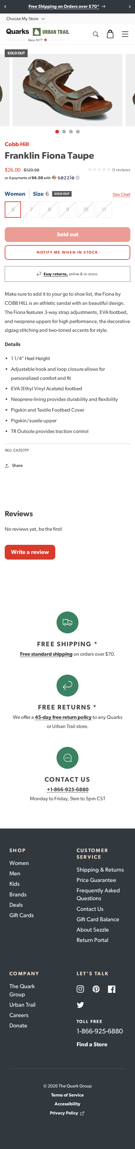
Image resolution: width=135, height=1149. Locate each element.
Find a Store (92, 1044)
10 (88, 212)
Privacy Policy (64, 1113)
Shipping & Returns (100, 869)
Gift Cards (21, 915)
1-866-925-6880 (100, 1031)
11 (107, 212)
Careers (18, 1015)
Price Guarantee (96, 880)
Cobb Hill (17, 144)
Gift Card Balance (98, 919)
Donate (18, 1025)
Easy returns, (56, 274)
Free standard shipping (46, 654)
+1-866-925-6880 (68, 789)
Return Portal (92, 940)
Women (19, 863)
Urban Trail (22, 1004)
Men (14, 873)
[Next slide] (129, 6)
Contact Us (90, 909)
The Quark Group (22, 990)
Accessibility (67, 1104)
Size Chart (121, 194)
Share (17, 465)
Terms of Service (67, 1095)
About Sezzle (93, 929)
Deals (16, 904)
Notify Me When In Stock (67, 252)
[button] (110, 34)
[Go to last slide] (5, 6)
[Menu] (125, 34)
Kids (14, 883)
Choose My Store (22, 18)
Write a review (30, 552)
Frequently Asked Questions (98, 894)
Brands (17, 894)
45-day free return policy (63, 717)
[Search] (95, 34)
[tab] (57, 132)
